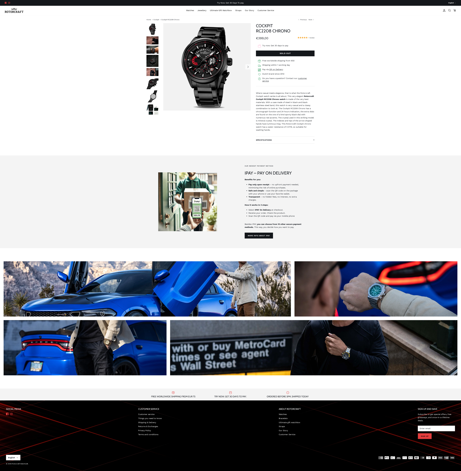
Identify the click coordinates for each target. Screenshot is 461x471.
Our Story (249, 10)
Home (148, 20)
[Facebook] (6, 3)
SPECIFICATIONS (264, 140)
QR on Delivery (276, 69)
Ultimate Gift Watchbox (221, 10)
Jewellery (201, 10)
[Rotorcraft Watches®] (14, 10)
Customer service (146, 414)
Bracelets (283, 418)
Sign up (425, 436)
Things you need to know (150, 418)
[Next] (248, 66)
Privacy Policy (144, 430)
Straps (238, 10)
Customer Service (266, 10)
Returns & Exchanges (148, 426)
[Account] (444, 10)
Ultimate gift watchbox (289, 422)
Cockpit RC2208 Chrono (170, 20)
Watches (190, 10)
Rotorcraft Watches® (20, 464)
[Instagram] (9, 3)
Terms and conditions (148, 434)
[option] (207, 67)
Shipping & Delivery (147, 422)
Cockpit (156, 20)
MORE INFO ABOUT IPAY (259, 236)
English (451, 3)
